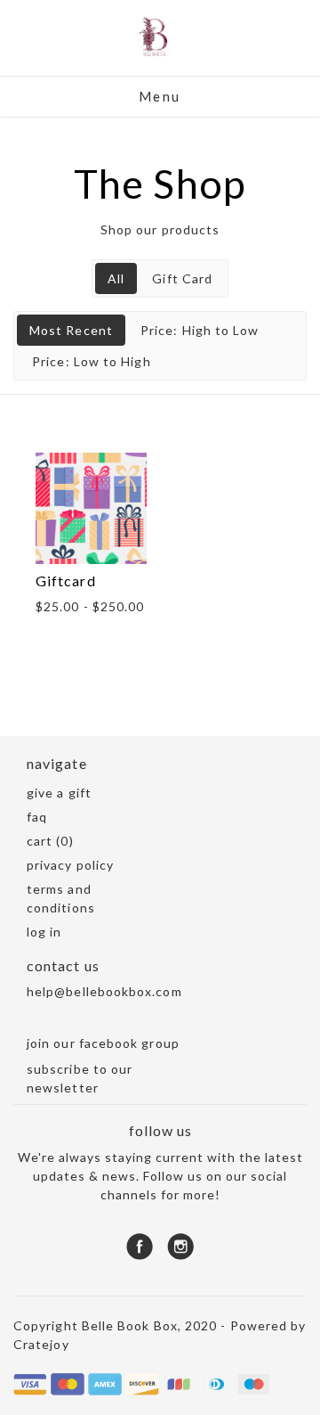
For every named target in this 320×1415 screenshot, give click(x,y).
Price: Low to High (91, 361)
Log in (44, 931)
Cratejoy (41, 1344)
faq (37, 816)
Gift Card (182, 278)
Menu (160, 96)
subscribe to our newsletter (79, 1078)
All (116, 278)
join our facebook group (103, 1043)
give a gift (59, 792)
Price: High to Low (199, 330)
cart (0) (50, 840)
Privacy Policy (70, 864)
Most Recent (71, 330)
